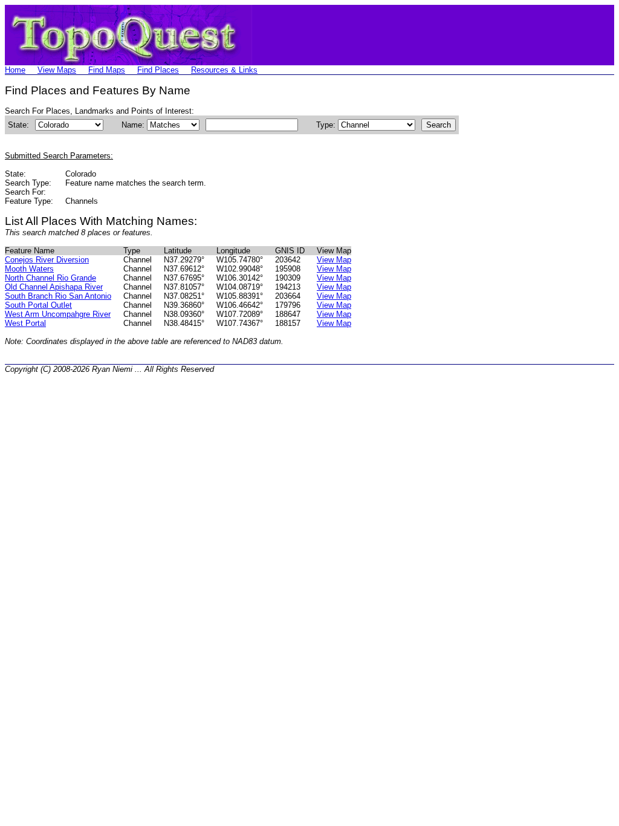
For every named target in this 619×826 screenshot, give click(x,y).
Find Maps (106, 69)
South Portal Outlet (38, 305)
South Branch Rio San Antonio (58, 296)
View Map (334, 259)
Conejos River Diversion (47, 259)
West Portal (25, 323)
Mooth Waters (29, 268)
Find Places (158, 69)
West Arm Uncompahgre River (58, 314)
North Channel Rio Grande (50, 277)
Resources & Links (224, 69)
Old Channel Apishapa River (54, 286)
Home (15, 69)
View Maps (56, 69)
